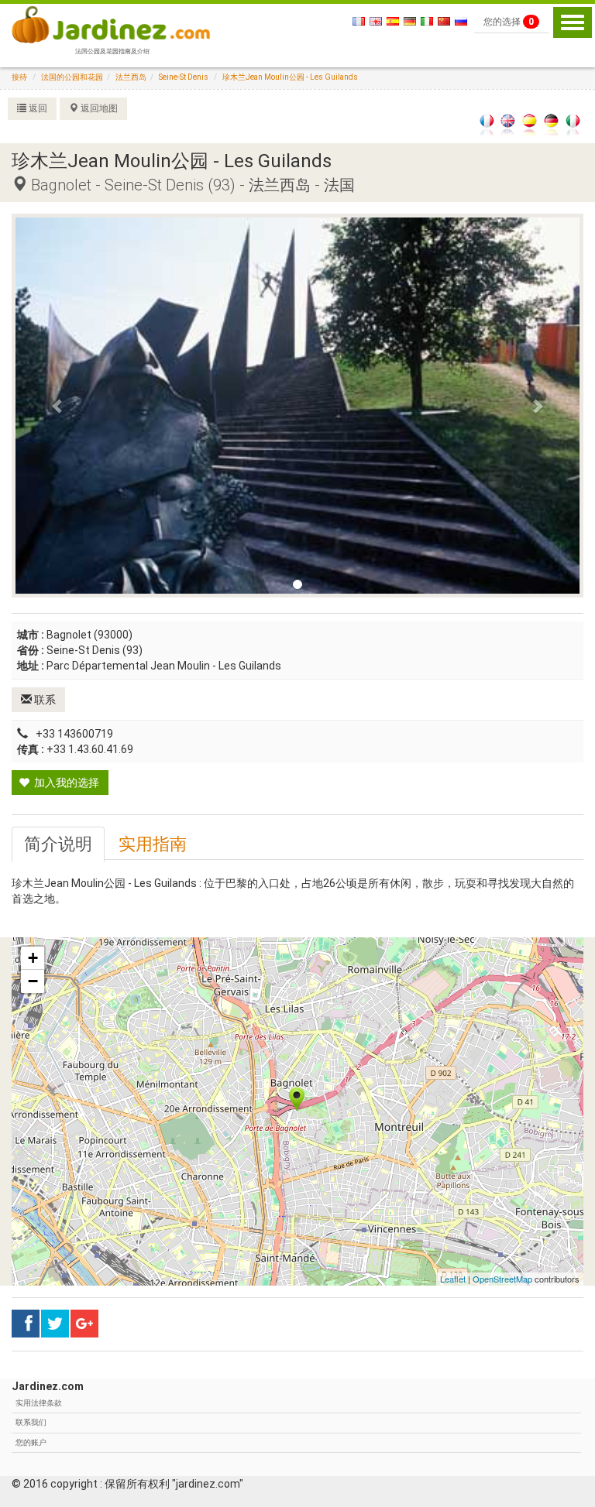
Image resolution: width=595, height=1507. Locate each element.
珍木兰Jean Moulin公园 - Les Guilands (290, 77)
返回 (36, 108)
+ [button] (33, 958)
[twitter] (84, 1323)
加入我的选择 (65, 782)
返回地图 (98, 108)
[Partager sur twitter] (55, 1323)
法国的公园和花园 (72, 77)
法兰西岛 (130, 77)
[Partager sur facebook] (26, 1323)
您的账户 (30, 1442)
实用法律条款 (38, 1403)
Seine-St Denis (183, 77)
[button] (57, 405)
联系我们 (30, 1422)
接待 (19, 77)
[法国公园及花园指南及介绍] (111, 23)
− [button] (33, 981)
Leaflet (453, 1278)
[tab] (58, 844)
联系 (44, 700)
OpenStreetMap (502, 1278)
